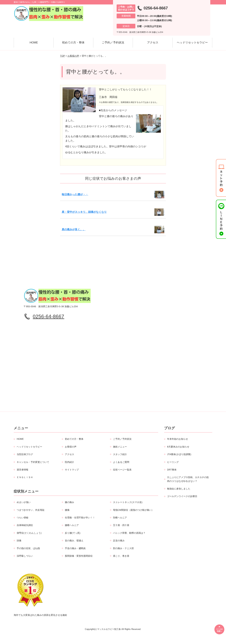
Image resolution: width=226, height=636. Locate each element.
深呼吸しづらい (25, 556)
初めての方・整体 (73, 42)
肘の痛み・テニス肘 (123, 548)
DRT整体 (172, 469)
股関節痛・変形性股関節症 (79, 556)
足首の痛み (119, 540)
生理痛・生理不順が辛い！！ (80, 517)
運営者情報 (22, 469)
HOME (34, 42)
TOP (62, 56)
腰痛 (67, 510)
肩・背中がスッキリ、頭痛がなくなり (84, 211)
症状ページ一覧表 (122, 469)
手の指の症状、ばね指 (28, 548)
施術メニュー (120, 446)
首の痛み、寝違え (74, 540)
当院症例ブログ (25, 454)
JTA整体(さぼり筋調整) (179, 454)
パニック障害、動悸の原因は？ (129, 533)
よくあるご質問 (121, 462)
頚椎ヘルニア (120, 517)
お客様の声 (73, 56)
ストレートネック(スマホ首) (127, 502)
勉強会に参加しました (178, 488)
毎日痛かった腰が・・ (75, 194)
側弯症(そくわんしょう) (29, 533)
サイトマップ (72, 469)
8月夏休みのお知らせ (178, 446)
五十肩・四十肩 (121, 525)
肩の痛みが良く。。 (74, 229)
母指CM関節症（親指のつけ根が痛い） (133, 510)
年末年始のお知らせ (177, 439)
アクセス (152, 42)
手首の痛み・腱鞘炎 (75, 548)
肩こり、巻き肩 (121, 556)
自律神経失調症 (25, 525)
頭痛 (19, 540)
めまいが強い (24, 502)
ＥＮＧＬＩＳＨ (25, 477)
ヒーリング (173, 462)
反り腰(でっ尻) (72, 533)
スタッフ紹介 (120, 454)
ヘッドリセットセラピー (192, 42)
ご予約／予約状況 (113, 42)
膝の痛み (69, 502)
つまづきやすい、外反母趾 (31, 510)
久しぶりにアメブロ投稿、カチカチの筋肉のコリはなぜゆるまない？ (188, 479)
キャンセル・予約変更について (33, 462)
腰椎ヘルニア (72, 525)
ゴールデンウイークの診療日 (182, 496)
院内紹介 (69, 462)
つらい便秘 (22, 517)
